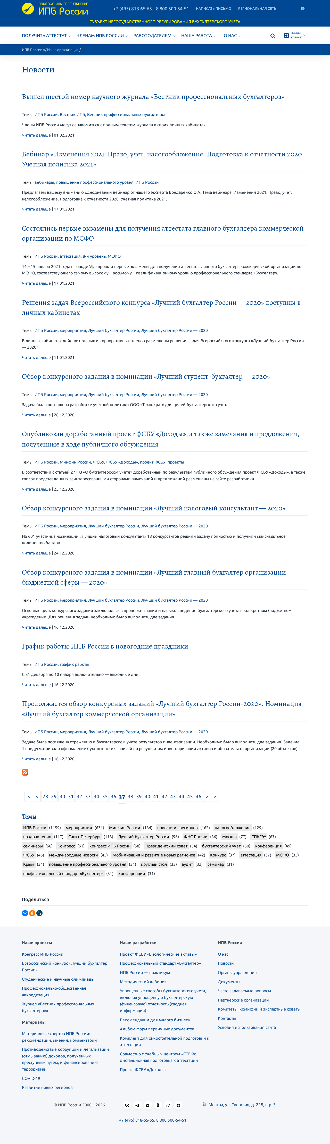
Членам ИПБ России (100, 35)
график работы (74, 664)
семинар (216, 864)
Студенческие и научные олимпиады (58, 979)
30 (62, 796)
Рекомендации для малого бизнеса (155, 1019)
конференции (131, 873)
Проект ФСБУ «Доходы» (143, 1069)
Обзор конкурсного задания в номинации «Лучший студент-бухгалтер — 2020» (146, 376)
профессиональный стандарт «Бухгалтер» (63, 873)
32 (79, 796)
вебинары (44, 182)
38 (130, 796)
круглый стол (154, 864)
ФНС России (196, 836)
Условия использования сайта (247, 1027)
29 (54, 796)
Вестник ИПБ (72, 114)
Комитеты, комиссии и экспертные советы (259, 1009)
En (303, 8)
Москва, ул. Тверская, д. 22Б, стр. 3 (242, 1104)
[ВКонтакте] (25, 913)
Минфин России (75, 462)
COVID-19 (31, 1078)
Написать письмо (213, 8)
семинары (33, 846)
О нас (230, 35)
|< (28, 796)
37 (122, 797)
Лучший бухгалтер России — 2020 (174, 330)
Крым (28, 864)
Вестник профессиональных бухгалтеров (127, 114)
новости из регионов (177, 827)
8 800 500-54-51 (172, 8)
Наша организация (63, 50)
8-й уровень (94, 256)
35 (105, 796)
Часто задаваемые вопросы (244, 990)
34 (96, 796)
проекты (176, 462)
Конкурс (218, 855)
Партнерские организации (243, 1000)
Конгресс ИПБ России (42, 954)
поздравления (37, 836)
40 (147, 796)
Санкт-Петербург (84, 836)
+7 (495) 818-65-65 (132, 8)
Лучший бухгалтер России (113, 330)
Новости (226, 963)
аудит (187, 864)
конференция (268, 846)
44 (181, 796)
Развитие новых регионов (47, 1087)
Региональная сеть (257, 8)
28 (45, 796)
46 (198, 796)
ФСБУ (98, 462)
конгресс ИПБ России (110, 846)
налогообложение (233, 827)
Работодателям (152, 35)
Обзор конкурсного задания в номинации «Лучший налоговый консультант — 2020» (153, 508)
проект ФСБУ (153, 462)
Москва (229, 836)
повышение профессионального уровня (95, 182)
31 (71, 796)
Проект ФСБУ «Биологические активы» (158, 954)
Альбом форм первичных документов (157, 1029)
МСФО (114, 256)
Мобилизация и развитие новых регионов (154, 855)
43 (173, 796)
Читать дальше (36, 135)
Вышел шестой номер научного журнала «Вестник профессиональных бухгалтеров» (153, 97)
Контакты (227, 1018)
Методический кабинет (143, 981)
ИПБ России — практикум (145, 972)
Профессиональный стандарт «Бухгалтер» (160, 963)
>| (215, 796)
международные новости (73, 855)
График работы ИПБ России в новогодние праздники (105, 646)
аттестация (70, 256)
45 (190, 796)
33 (88, 796)
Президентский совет (166, 846)
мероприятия (73, 330)
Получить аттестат (44, 35)
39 (139, 796)
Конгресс (66, 846)
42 (164, 796)
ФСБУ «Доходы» (122, 462)
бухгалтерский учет (221, 846)
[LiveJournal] (39, 913)
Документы (229, 981)
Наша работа (196, 35)
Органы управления (237, 972)
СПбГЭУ (258, 836)
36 (113, 796)
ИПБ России (32, 50)
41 (156, 796)
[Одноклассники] (32, 913)
